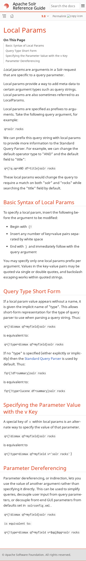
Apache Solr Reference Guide (29, 6)
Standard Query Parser (43, 358)
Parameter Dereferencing (23, 61)
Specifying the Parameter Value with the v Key (36, 56)
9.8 (44, 16)
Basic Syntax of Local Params (25, 45)
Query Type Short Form (21, 51)
